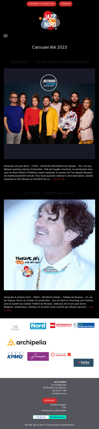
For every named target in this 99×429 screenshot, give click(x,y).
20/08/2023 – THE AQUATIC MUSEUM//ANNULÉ (49, 62)
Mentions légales (58, 404)
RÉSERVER (65, 4)
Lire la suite (59, 179)
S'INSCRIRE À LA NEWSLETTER (41, 4)
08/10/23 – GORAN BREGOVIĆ (50, 193)
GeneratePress (67, 425)
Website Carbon (57, 417)
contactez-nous (59, 393)
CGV (64, 407)
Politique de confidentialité (54, 410)
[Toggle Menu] (5, 36)
